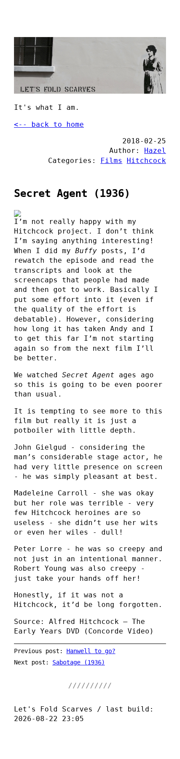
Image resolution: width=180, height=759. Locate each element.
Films (111, 160)
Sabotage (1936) (78, 662)
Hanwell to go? (90, 650)
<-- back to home (49, 124)
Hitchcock (146, 160)
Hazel (155, 150)
